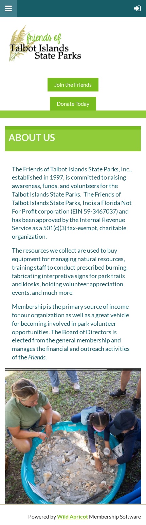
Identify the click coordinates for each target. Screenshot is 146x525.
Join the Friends (73, 84)
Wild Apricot (72, 516)
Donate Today (73, 103)
